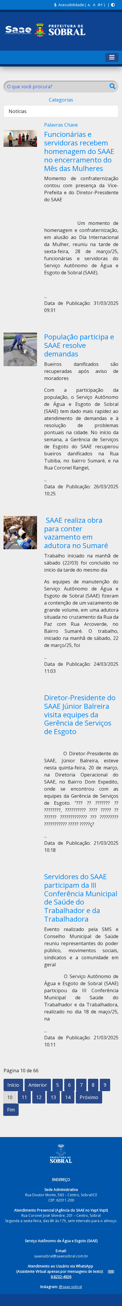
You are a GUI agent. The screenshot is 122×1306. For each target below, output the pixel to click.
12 (38, 1097)
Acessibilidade (70, 4)
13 (53, 1097)
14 (67, 1097)
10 (9, 1097)
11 (24, 1097)
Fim (11, 1109)
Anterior (37, 1085)
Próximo (89, 1097)
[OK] (112, 86)
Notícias (18, 111)
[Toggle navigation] (111, 57)
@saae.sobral (70, 1286)
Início (13, 1085)
